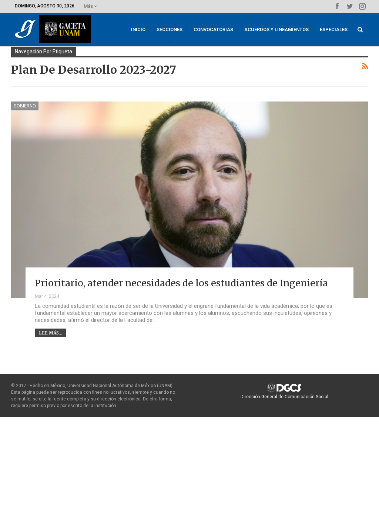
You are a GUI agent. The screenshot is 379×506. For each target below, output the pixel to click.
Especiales (334, 29)
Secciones (169, 29)
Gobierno (25, 106)
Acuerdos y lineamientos (276, 29)
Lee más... (50, 333)
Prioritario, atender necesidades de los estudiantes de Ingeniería (181, 283)
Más (89, 6)
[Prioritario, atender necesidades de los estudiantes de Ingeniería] (189, 199)
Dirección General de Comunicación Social (284, 396)
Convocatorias (213, 29)
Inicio (138, 29)
